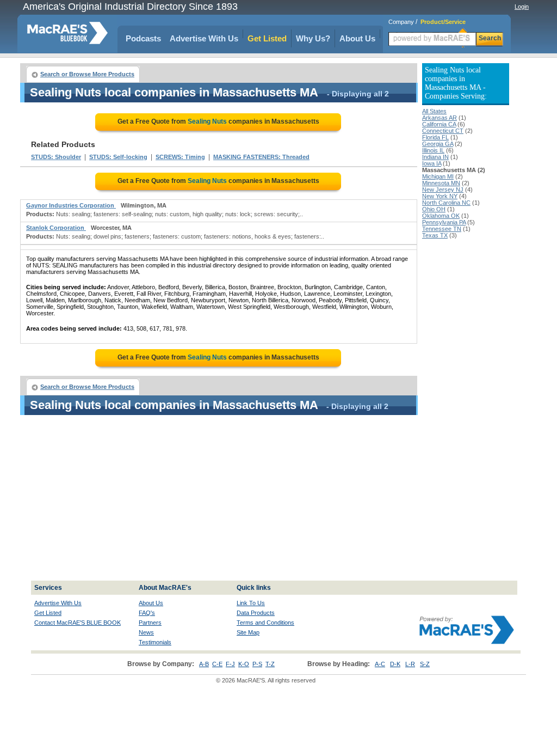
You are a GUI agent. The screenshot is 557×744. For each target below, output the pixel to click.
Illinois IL (433, 150)
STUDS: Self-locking (118, 157)
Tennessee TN (441, 228)
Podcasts (143, 38)
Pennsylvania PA (444, 222)
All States (434, 111)
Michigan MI (438, 176)
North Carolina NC (446, 202)
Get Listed (267, 38)
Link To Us (251, 603)
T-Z (270, 664)
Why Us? (313, 38)
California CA (439, 124)
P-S (257, 664)
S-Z (425, 664)
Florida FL (435, 137)
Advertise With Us (204, 38)
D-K (395, 664)
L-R (410, 664)
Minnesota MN (441, 183)
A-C (380, 664)
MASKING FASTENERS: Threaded (261, 157)
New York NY (439, 196)
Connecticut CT (442, 130)
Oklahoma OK (441, 215)
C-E (217, 664)
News (146, 632)
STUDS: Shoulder (56, 157)
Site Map (248, 632)
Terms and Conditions (265, 622)
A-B (204, 664)
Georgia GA (437, 144)
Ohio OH (433, 209)
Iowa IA (431, 163)
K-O (243, 664)
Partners (150, 622)
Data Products (256, 612)
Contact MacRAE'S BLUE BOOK (77, 622)
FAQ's (147, 612)
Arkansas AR (439, 117)
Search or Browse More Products (87, 74)
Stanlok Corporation (56, 227)
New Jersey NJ (442, 189)
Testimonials (155, 642)
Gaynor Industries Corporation (71, 205)
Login (522, 6)
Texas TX (435, 235)
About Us (357, 38)
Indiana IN (435, 157)
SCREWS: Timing (180, 157)
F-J (230, 664)
